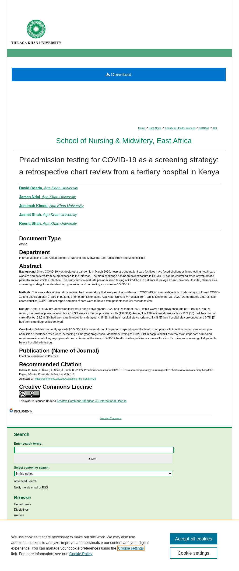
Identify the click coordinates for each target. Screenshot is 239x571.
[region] (119, 545)
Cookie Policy (80, 554)
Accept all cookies (193, 538)
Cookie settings (131, 548)
